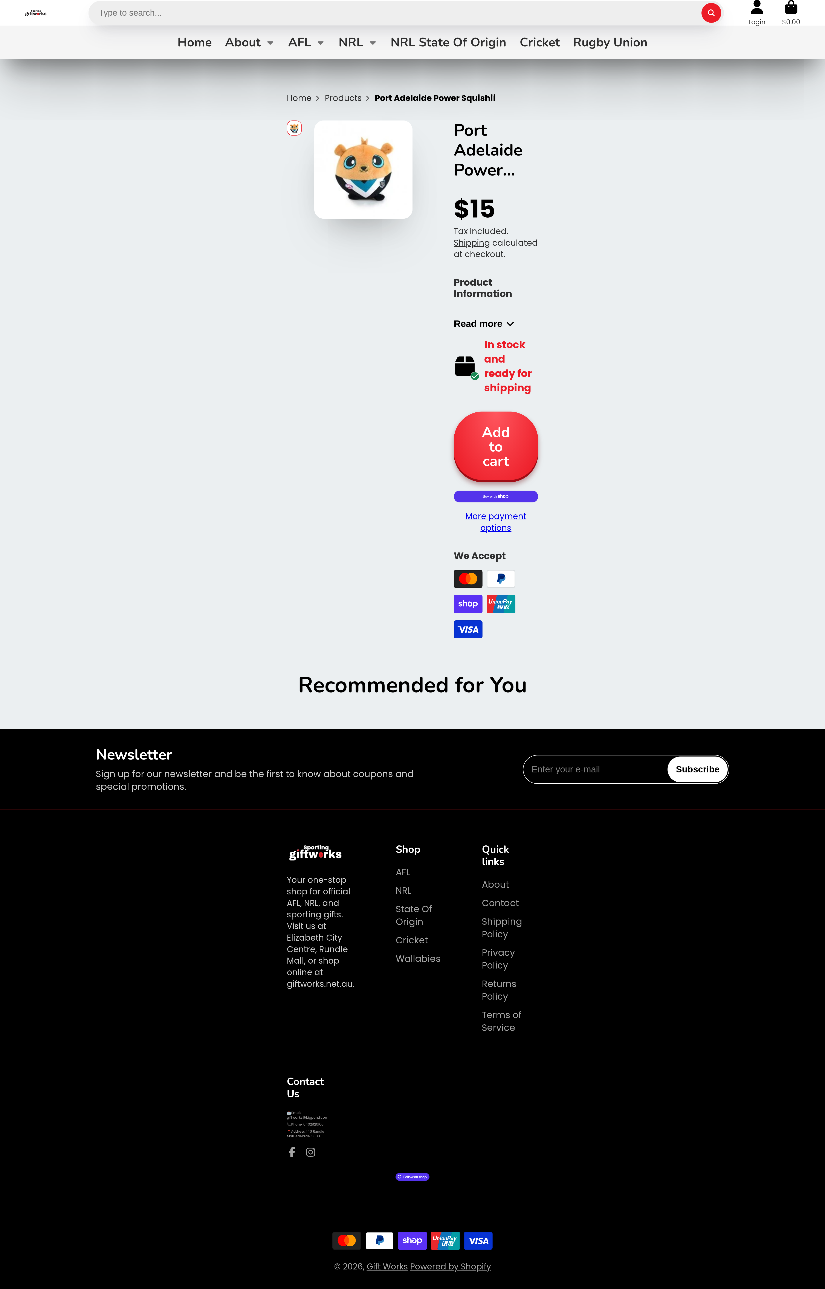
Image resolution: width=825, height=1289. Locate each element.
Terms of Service (501, 1021)
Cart (791, 13)
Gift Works (387, 1266)
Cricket (540, 42)
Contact (500, 903)
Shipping (472, 243)
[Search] (711, 13)
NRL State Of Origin (448, 42)
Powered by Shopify (450, 1266)
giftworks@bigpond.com (307, 1117)
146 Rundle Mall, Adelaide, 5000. (305, 1134)
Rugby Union (610, 42)
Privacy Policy (498, 959)
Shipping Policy (502, 928)
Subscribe (698, 769)
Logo (36, 13)
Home (194, 42)
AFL (299, 42)
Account (757, 13)
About (243, 42)
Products (343, 98)
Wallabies (418, 958)
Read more (478, 323)
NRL (351, 42)
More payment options (495, 522)
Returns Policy (499, 990)
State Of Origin (414, 915)
